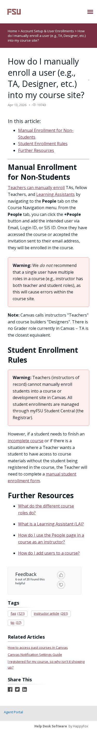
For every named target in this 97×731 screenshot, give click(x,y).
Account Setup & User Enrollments (48, 31)
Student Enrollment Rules (43, 143)
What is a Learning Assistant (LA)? (51, 524)
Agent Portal (13, 712)
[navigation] (90, 12)
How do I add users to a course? (49, 553)
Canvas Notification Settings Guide (35, 654)
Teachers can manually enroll (36, 187)
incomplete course (25, 441)
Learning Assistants (55, 194)
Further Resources (36, 150)
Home (12, 31)
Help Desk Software (50, 726)
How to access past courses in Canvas (38, 647)
